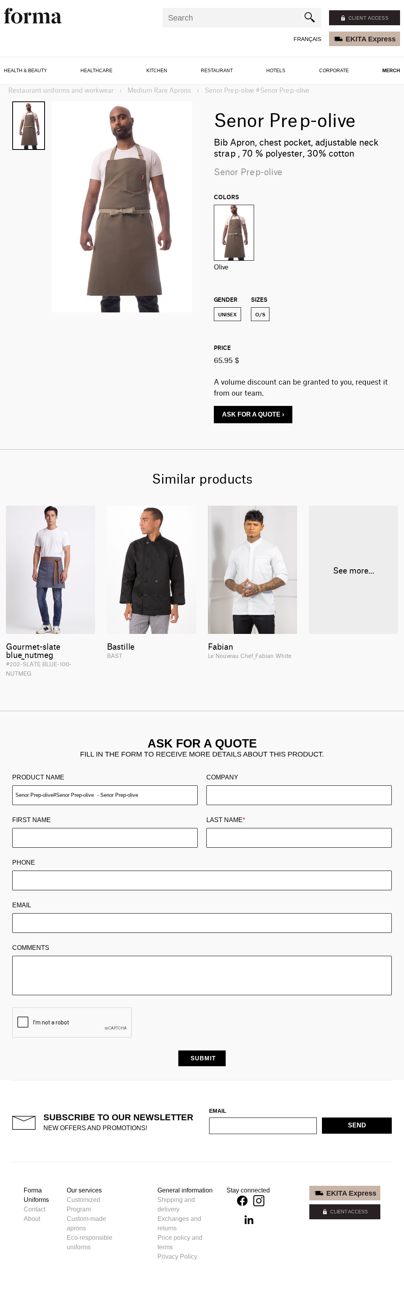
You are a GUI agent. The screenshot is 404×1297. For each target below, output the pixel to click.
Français (307, 39)
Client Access (349, 1212)
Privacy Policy (177, 1256)
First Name (31, 820)
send (357, 1125)
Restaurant (217, 70)
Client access (368, 17)
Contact (34, 1209)
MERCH (391, 70)
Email (21, 905)
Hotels (275, 70)
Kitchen (156, 70)
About (32, 1218)
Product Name (38, 777)
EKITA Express (371, 39)
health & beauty (25, 70)
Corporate (334, 70)
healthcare (96, 70)
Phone (23, 862)
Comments (30, 947)
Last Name (225, 820)
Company (222, 777)
